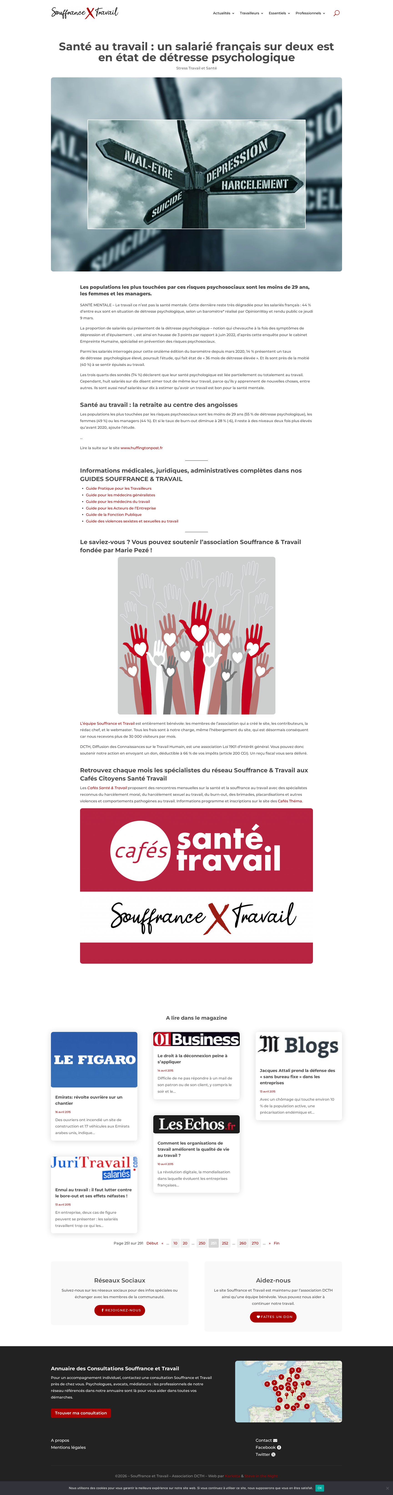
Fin (277, 1243)
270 (255, 1243)
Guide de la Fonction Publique (114, 514)
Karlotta (232, 1476)
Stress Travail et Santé (196, 68)
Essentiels (277, 13)
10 (175, 1243)
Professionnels (308, 13)
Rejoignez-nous (123, 1310)
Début (152, 1243)
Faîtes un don (277, 1317)
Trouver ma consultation (81, 1413)
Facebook (266, 1447)
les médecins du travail (129, 501)
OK (320, 1488)
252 (225, 1243)
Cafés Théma (290, 801)
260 (242, 1243)
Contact (264, 1440)
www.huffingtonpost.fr (142, 448)
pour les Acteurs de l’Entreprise (127, 508)
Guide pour (97, 495)
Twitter (263, 1454)
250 (202, 1243)
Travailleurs (249, 13)
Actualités (221, 13)
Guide (92, 488)
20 (185, 1243)
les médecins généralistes (131, 495)
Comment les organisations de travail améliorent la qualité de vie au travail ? (193, 1149)
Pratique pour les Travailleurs (124, 488)
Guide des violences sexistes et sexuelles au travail (132, 521)
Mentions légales (68, 1447)
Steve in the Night (261, 1476)
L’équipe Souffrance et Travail (107, 723)
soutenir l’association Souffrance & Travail (237, 542)
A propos (60, 1440)
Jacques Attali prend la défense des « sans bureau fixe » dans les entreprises (297, 1076)
